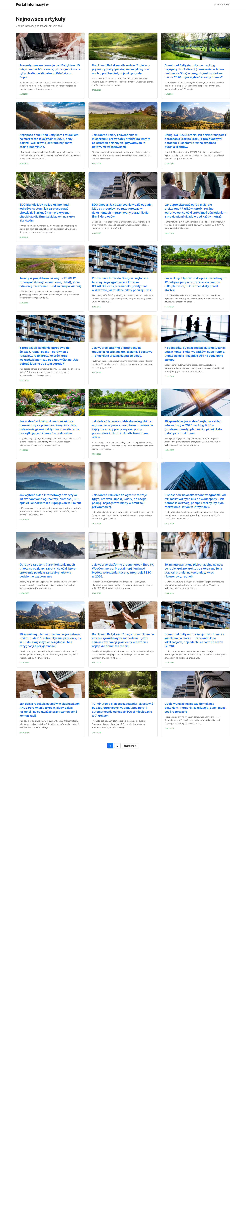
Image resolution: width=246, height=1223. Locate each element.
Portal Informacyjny (32, 4)
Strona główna (222, 4)
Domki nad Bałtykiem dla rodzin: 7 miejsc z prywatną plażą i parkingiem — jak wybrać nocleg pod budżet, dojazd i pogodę (121, 69)
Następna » (130, 745)
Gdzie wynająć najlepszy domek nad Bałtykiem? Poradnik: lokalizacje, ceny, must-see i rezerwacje (195, 707)
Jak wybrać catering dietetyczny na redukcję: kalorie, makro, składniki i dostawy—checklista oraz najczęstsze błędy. (122, 351)
